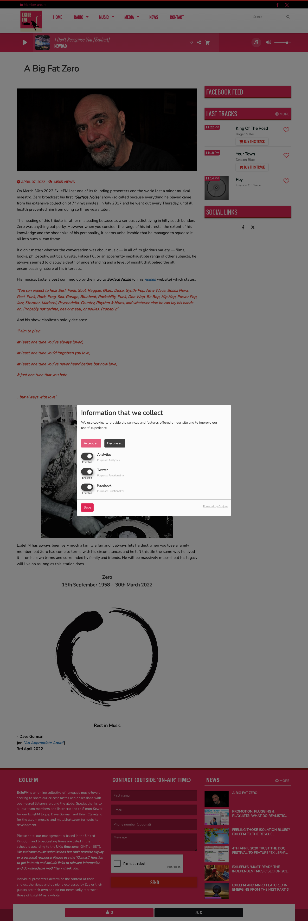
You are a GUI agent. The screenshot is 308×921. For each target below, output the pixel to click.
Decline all (114, 443)
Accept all (91, 443)
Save (87, 507)
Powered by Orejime (215, 506)
